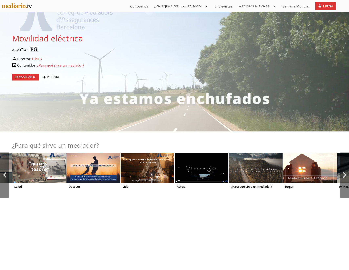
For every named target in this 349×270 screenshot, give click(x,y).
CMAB (37, 59)
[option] (39, 175)
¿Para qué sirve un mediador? (177, 6)
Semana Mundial (296, 6)
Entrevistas (223, 6)
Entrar (327, 6)
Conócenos (139, 6)
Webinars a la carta (254, 6)
